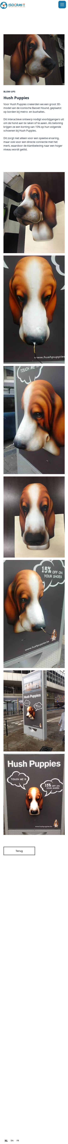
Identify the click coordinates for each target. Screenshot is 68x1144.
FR (18, 1140)
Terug (19, 851)
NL (6, 1140)
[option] (12, 1140)
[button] (61, 4)
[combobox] (6, 1140)
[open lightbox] (34, 60)
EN (12, 1140)
